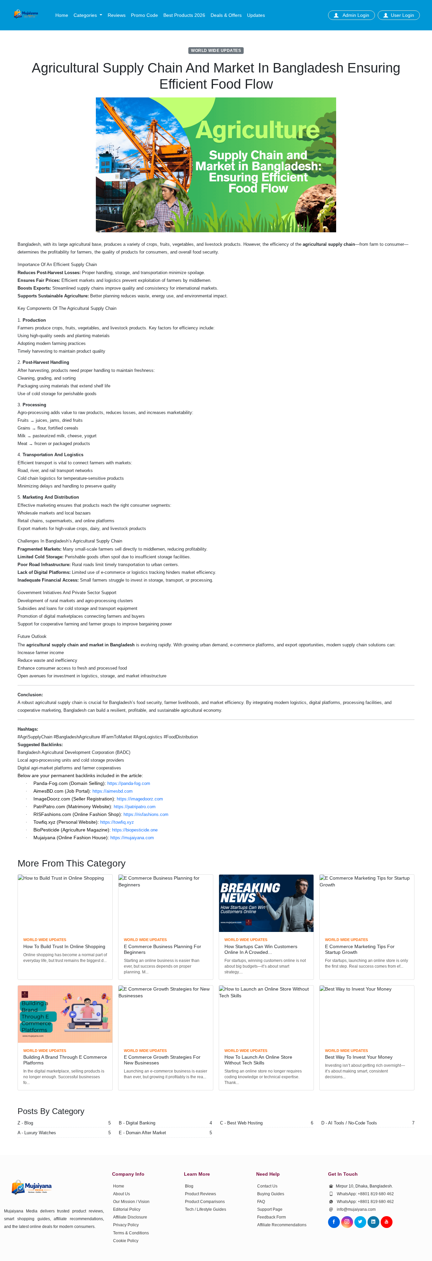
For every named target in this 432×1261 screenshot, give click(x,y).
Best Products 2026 (184, 15)
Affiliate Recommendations (281, 1225)
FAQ (261, 1201)
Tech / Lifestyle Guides (205, 1209)
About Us (121, 1194)
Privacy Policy (126, 1225)
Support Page (269, 1209)
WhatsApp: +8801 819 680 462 (365, 1194)
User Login (402, 15)
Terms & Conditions (131, 1233)
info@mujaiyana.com (356, 1209)
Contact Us (267, 1186)
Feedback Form (271, 1217)
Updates (256, 15)
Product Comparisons (205, 1201)
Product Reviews (200, 1194)
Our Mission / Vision (131, 1201)
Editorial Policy (126, 1209)
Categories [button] (86, 15)
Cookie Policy (125, 1240)
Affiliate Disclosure (130, 1217)
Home (61, 15)
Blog (189, 1186)
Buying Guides (270, 1194)
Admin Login (355, 15)
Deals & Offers (226, 15)
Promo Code (144, 15)
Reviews (117, 15)
